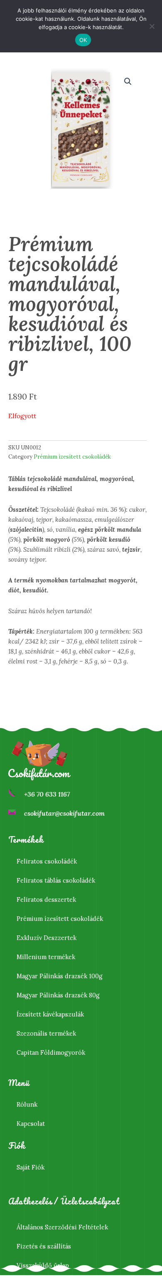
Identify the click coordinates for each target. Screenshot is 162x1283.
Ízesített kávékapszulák (50, 1014)
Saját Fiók (30, 1167)
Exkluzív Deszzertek (46, 938)
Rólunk (27, 1104)
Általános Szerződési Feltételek (62, 1227)
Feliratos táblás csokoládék (56, 880)
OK (83, 40)
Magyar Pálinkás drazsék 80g (58, 995)
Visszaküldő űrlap (43, 1265)
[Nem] (151, 26)
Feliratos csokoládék (47, 861)
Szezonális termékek (46, 1033)
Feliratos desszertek (46, 899)
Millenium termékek (46, 957)
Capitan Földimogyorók (51, 1052)
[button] (127, 81)
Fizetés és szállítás (44, 1246)
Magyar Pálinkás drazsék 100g (60, 976)
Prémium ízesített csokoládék (72, 456)
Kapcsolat (31, 1124)
